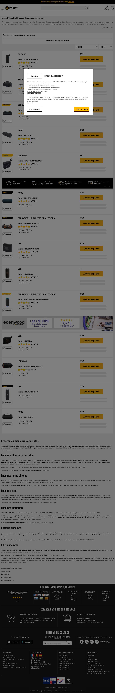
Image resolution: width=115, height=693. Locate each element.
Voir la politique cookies (34, 93)
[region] (58, 92)
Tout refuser (34, 76)
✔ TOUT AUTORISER (81, 109)
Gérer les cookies (35, 109)
